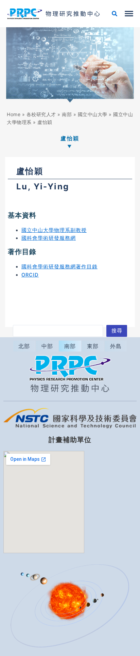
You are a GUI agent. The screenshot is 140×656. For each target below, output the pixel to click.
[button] (115, 14)
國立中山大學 (92, 114)
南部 (67, 114)
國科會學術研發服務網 (48, 238)
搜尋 (116, 331)
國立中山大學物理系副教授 (54, 230)
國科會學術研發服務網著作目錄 (59, 267)
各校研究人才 (41, 114)
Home (13, 114)
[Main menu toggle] (129, 13)
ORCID (30, 275)
